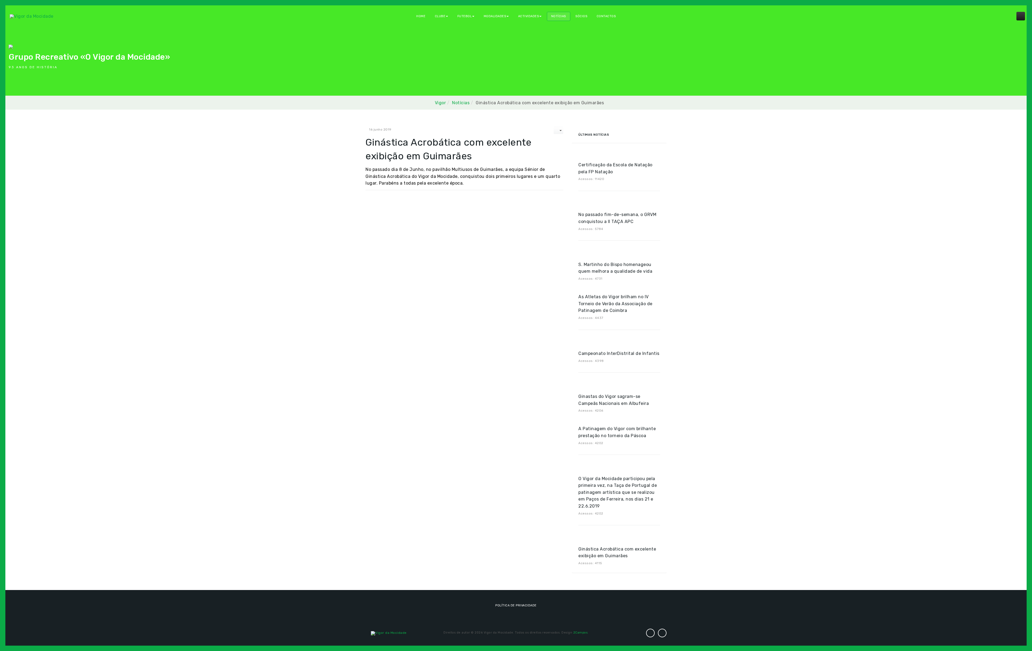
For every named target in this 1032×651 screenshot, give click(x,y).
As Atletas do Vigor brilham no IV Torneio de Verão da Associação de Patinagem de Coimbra (615, 303)
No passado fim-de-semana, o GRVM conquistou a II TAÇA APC (617, 218)
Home (420, 16)
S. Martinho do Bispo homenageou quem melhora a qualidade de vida (615, 268)
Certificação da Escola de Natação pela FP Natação (615, 168)
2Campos (580, 632)
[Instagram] (650, 633)
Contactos (606, 16)
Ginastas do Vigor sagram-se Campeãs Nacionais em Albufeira (613, 400)
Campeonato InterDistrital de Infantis (619, 353)
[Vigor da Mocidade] (31, 16)
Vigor (440, 102)
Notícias (558, 16)
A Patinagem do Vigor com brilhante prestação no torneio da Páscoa (617, 432)
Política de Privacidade (516, 605)
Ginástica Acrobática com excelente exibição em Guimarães (617, 552)
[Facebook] (662, 633)
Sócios (581, 16)
